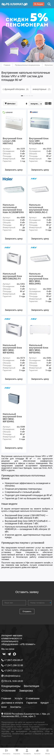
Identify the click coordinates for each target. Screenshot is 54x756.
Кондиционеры (10, 686)
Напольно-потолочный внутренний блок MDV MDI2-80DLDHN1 (38, 279)
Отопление (8, 690)
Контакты (15, 707)
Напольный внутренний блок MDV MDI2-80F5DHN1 (38, 349)
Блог (4, 707)
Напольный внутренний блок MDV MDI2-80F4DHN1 (12, 349)
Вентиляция (31, 686)
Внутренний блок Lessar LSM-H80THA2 (12, 141)
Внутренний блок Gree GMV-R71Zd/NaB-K (38, 141)
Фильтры (11, 104)
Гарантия (31, 702)
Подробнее (34, 727)
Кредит (45, 702)
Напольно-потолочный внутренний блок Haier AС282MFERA (13, 208)
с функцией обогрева (16, 89)
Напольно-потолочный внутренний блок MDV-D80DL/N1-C (38, 208)
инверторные (41, 89)
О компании (32, 698)
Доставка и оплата (12, 702)
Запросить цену (14, 170)
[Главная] (14, 4)
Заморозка (26, 690)
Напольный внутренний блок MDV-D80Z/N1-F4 (12, 276)
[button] (24, 60)
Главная (6, 698)
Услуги (18, 698)
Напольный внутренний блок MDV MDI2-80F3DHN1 (12, 418)
